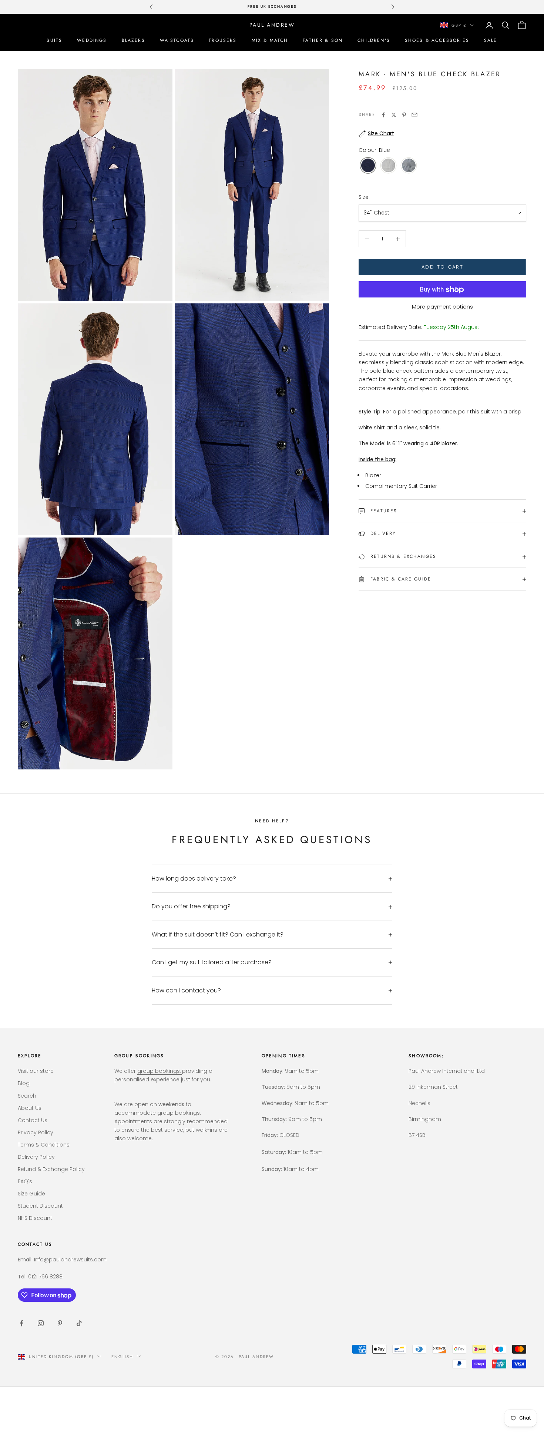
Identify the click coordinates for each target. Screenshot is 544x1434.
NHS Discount (35, 1218)
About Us (29, 1108)
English (122, 1357)
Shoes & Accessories (437, 40)
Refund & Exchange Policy (51, 1169)
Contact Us (32, 1120)
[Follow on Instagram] (40, 1323)
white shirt (372, 428)
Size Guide (31, 1193)
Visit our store (36, 1071)
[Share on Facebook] (383, 115)
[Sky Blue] (408, 166)
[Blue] (368, 166)
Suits (54, 40)
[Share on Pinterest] (404, 115)
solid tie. (430, 428)
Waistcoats (177, 40)
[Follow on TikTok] (79, 1323)
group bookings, (159, 1071)
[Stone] (388, 166)
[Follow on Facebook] (21, 1323)
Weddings (92, 40)
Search (27, 1095)
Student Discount (40, 1206)
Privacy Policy (35, 1132)
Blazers (133, 40)
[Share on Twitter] (394, 115)
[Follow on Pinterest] (60, 1323)
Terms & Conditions (44, 1144)
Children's (373, 40)
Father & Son (323, 40)
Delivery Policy (36, 1157)
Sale (490, 40)
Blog (24, 1083)
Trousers (222, 40)
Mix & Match (270, 40)
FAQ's (25, 1181)
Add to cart (442, 267)
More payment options (442, 307)
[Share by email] (414, 115)
